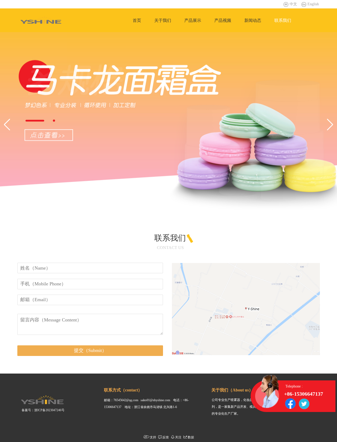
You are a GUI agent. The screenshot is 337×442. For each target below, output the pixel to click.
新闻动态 (252, 20)
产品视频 (222, 20)
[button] (7, 125)
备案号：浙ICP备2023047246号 (43, 410)
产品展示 (192, 20)
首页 (137, 20)
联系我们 (282, 20)
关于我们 (162, 20)
